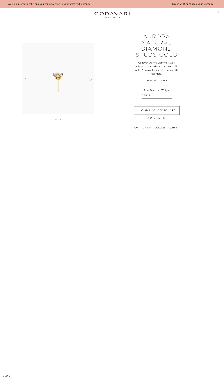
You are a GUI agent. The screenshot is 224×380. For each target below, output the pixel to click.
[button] (25, 79)
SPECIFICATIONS (156, 80)
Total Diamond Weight (157, 90)
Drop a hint (158, 118)
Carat (147, 128)
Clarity (173, 128)
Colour (160, 128)
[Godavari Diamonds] (112, 14)
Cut (137, 128)
